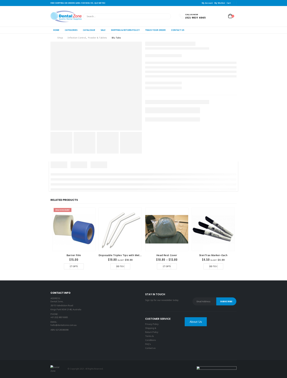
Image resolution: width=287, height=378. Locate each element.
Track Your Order (155, 30)
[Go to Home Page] (51, 38)
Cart (229, 3)
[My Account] (214, 16)
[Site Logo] (66, 16)
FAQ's (148, 344)
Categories (71, 30)
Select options (74, 266)
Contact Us (177, 30)
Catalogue (89, 30)
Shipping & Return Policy (125, 30)
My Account (207, 3)
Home (56, 30)
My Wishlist (219, 3)
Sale (103, 30)
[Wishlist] (222, 16)
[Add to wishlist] (67, 266)
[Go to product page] (120, 229)
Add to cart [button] (121, 266)
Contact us (150, 348)
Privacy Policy (152, 324)
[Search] (166, 16)
